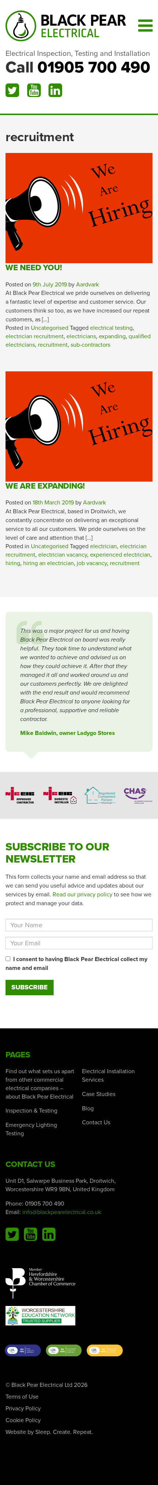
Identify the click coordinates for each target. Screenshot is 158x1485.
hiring (13, 563)
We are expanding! (45, 486)
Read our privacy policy (82, 894)
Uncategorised (49, 328)
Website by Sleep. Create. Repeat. (49, 1432)
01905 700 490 (93, 67)
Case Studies (98, 1094)
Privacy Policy (23, 1408)
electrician (103, 546)
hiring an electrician (48, 563)
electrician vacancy (62, 554)
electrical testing (111, 328)
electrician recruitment (35, 336)
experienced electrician (120, 554)
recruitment (53, 345)
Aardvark (87, 284)
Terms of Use (22, 1396)
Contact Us (96, 1122)
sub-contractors (90, 345)
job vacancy (92, 563)
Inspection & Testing (31, 1110)
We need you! (34, 267)
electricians (81, 336)
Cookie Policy (23, 1420)
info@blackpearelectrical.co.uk (61, 1212)
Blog (88, 1108)
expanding (112, 336)
